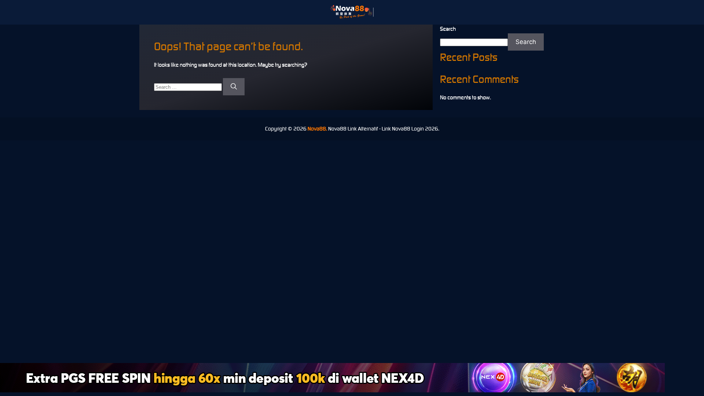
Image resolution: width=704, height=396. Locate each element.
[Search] (234, 87)
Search (448, 28)
